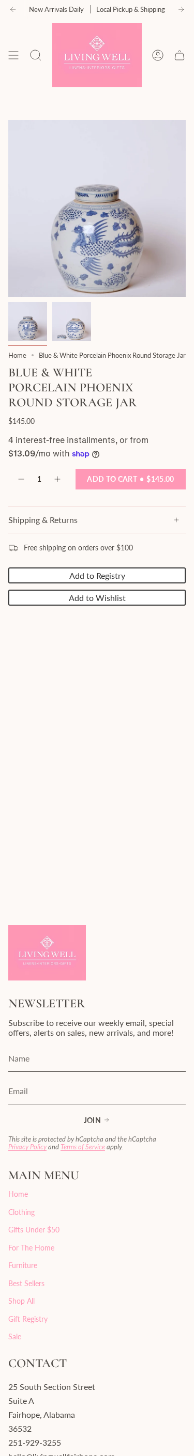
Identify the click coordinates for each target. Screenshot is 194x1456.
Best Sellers (26, 1283)
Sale (14, 1336)
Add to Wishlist (97, 598)
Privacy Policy (27, 1147)
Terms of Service (83, 1147)
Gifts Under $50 (33, 1229)
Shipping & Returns (43, 520)
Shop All (21, 1300)
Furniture (22, 1265)
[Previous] (13, 9)
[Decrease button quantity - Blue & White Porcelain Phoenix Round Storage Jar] (20, 479)
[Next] (181, 9)
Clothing (21, 1212)
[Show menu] (13, 55)
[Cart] (179, 55)
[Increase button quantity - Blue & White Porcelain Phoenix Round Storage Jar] (58, 479)
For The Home (31, 1247)
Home (17, 355)
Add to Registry (97, 575)
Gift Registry (28, 1319)
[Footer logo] (47, 952)
